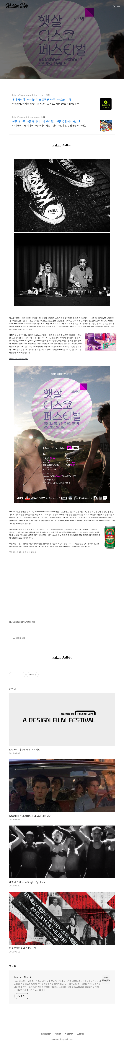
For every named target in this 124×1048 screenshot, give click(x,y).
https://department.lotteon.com (28, 95)
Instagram (46, 1033)
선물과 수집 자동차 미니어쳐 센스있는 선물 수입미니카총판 (46, 121)
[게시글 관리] (22, 674)
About (80, 1033)
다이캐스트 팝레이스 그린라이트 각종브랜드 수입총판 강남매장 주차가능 (49, 125)
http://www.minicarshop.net (26, 117)
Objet (58, 1033)
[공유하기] (18, 674)
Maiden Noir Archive (26, 977)
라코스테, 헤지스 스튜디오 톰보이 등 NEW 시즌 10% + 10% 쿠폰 (45, 103)
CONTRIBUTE (19, 637)
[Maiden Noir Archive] (19, 5)
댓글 (12, 966)
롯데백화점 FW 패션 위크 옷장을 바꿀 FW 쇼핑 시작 (41, 99)
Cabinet (69, 1033)
